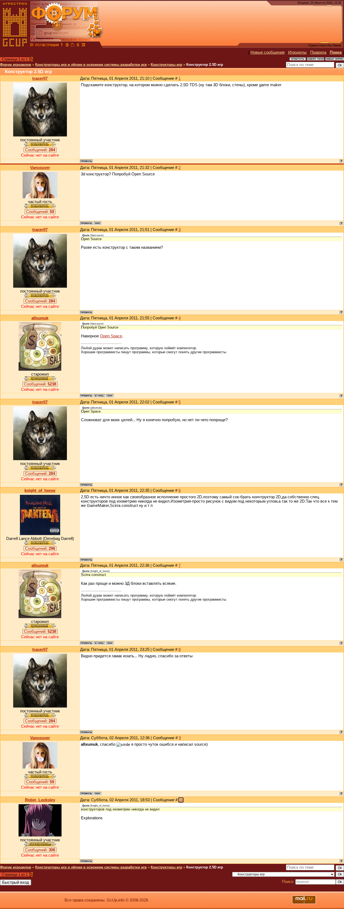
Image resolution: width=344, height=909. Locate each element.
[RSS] (83, 46)
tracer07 (40, 78)
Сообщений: (40, 150)
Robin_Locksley (40, 800)
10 (181, 800)
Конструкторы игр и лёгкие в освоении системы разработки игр (91, 65)
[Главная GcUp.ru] (15, 46)
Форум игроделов (15, 65)
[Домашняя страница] (97, 223)
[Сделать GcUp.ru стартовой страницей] (67, 46)
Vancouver (40, 167)
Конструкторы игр (166, 65)
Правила (318, 52)
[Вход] (61, 46)
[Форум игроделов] (32, 46)
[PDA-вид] (78, 46)
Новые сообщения (267, 52)
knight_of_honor (40, 490)
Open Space (111, 336)
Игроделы (297, 52)
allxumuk (39, 318)
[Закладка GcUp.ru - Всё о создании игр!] (72, 46)
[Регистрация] (47, 46)
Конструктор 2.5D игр (204, 65)
